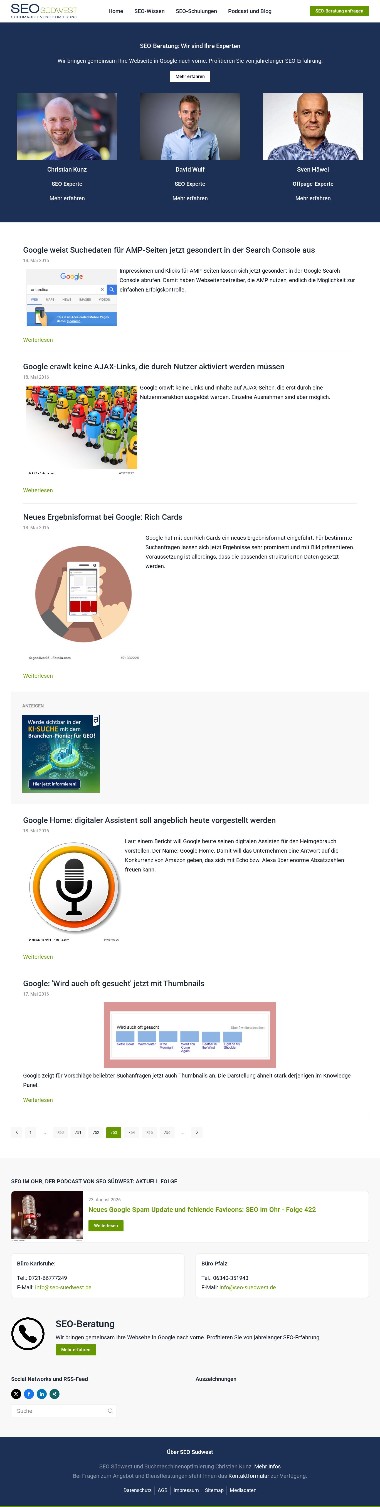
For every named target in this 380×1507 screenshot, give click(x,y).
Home (115, 11)
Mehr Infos (267, 1466)
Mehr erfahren (190, 76)
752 (96, 1132)
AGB (162, 1490)
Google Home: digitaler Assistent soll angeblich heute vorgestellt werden (149, 820)
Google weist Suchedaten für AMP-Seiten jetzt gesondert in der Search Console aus (169, 250)
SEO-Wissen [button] (149, 11)
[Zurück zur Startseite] (44, 11)
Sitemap (214, 1490)
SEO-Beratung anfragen (339, 11)
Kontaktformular (248, 1476)
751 (78, 1132)
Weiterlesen (38, 339)
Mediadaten (243, 1490)
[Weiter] (197, 1132)
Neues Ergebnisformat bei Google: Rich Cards (102, 517)
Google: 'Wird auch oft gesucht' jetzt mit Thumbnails (113, 983)
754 (131, 1132)
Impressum (186, 1490)
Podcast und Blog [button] (250, 11)
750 (60, 1132)
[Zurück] (16, 1132)
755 (149, 1132)
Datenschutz (138, 1490)
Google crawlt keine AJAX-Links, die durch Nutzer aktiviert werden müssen (154, 366)
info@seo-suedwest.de (63, 1287)
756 (167, 1132)
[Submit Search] (110, 1411)
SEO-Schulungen (196, 11)
